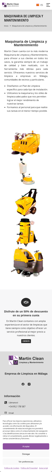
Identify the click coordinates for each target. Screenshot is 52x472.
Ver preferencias (26, 461)
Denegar (26, 454)
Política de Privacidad (29, 468)
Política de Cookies (11, 468)
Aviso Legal (43, 468)
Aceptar (26, 446)
